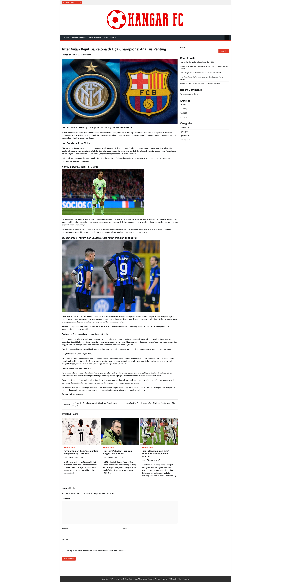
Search (182, 47)
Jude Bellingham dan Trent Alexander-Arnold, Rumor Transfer (155, 453)
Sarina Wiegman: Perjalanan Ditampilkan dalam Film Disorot (200, 73)
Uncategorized (185, 140)
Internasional (79, 37)
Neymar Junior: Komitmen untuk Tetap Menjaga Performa (81, 452)
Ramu (88, 54)
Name (65, 529)
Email (124, 529)
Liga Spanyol (110, 37)
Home (66, 37)
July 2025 (183, 105)
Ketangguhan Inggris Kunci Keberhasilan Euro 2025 (197, 62)
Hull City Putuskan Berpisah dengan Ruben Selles (117, 452)
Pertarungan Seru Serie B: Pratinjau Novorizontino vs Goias (200, 83)
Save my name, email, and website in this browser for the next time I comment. (95, 551)
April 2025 (183, 117)
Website (65, 540)
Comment (66, 498)
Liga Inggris (95, 37)
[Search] (226, 37)
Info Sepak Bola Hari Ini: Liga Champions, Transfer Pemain (138, 579)
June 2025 (183, 109)
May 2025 (183, 113)
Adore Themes (183, 579)
